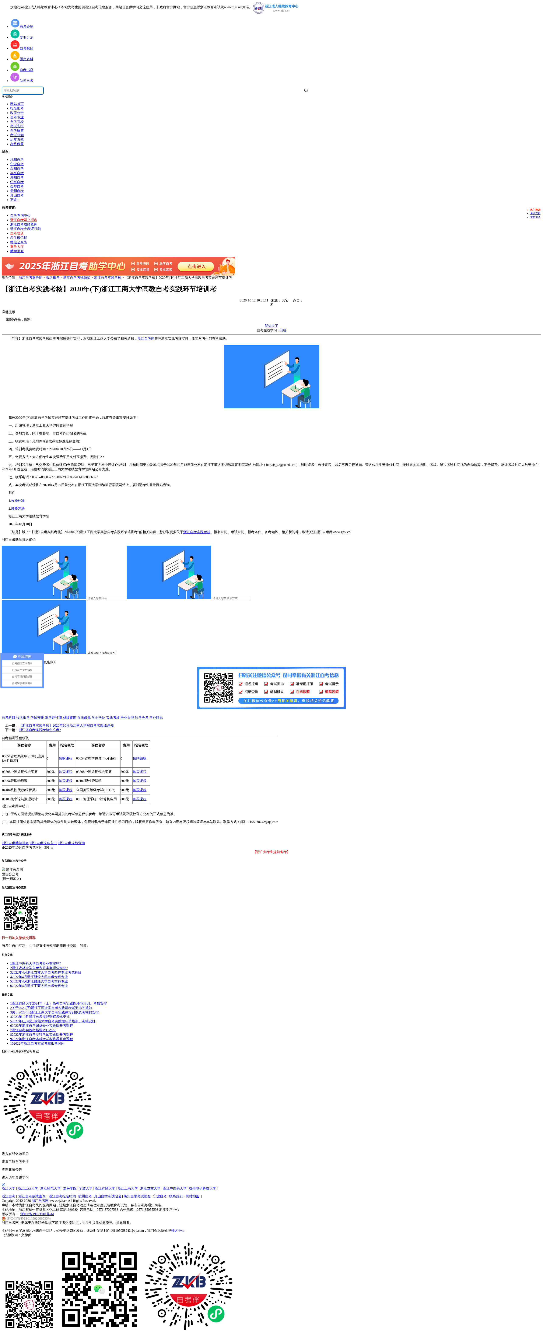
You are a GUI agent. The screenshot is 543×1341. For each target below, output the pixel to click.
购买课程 (65, 771)
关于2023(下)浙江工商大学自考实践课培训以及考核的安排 (54, 1012)
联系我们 (176, 1196)
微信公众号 (18, 242)
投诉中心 (178, 1230)
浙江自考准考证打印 (25, 229)
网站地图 (192, 1196)
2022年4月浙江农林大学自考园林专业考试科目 (45, 972)
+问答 (282, 330)
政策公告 (17, 113)
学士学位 (98, 717)
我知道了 (271, 326)
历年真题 (17, 139)
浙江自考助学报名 (15, 843)
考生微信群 (18, 238)
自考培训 (17, 233)
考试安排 (17, 126)
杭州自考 (85, 1196)
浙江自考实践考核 (107, 277)
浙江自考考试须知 (76, 277)
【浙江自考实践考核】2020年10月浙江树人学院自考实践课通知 (66, 725)
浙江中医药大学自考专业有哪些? (35, 963)
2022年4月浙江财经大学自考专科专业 (39, 977)
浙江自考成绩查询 (23, 224)
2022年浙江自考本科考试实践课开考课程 (41, 1039)
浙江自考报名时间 (62, 1196)
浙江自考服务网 (30, 277)
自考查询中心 (20, 215)
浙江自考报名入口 (43, 843)
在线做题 (17, 144)
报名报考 (17, 108)
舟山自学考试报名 (107, 1196)
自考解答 (17, 130)
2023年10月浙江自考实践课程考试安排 (40, 1017)
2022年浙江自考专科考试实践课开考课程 (41, 1034)
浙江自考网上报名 (23, 220)
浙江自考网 (145, 338)
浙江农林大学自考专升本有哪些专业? (39, 968)
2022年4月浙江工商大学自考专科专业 (39, 986)
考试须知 (17, 135)
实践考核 (113, 717)
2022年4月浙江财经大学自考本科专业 (39, 981)
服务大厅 (17, 246)
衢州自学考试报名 (137, 1196)
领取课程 (65, 758)
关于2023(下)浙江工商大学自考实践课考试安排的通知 (51, 1008)
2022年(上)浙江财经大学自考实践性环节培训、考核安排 (52, 1021)
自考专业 (17, 117)
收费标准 (18, 500)
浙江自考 (8, 1196)
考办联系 (156, 717)
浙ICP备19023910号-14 (37, 1214)
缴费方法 (18, 508)
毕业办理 (127, 717)
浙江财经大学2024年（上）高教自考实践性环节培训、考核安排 (58, 1003)
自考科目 (8, 717)
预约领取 (139, 758)
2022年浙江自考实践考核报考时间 (37, 1043)
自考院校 (17, 121)
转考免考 (141, 717)
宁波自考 (160, 1196)
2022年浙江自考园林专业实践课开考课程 (41, 1025)
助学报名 (17, 251)
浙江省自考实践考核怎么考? (40, 730)
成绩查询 (69, 717)
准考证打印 (53, 717)
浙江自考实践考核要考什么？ (33, 1030)
